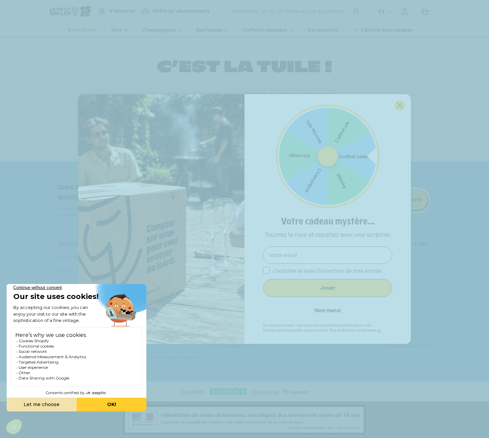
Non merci (328, 310)
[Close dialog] (400, 105)
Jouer (327, 288)
